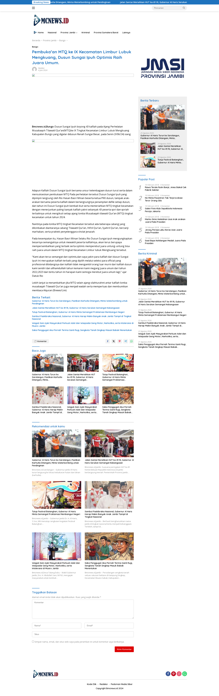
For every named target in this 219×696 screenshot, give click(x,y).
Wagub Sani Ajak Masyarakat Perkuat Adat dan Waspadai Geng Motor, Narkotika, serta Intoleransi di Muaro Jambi (82, 324)
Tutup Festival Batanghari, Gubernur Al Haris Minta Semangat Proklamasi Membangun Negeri (78, 312)
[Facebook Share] (107, 341)
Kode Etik (91, 684)
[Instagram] (179, 674)
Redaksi (41, 68)
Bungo (35, 46)
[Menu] (34, 7)
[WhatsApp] (184, 674)
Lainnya (126, 32)
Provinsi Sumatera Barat (106, 32)
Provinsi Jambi (68, 32)
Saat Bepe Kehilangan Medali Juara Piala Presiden (165, 241)
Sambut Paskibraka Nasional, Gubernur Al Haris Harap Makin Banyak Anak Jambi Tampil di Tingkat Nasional (81, 317)
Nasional (52, 32)
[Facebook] (168, 674)
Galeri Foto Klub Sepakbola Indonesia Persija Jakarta (163, 210)
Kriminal (86, 32)
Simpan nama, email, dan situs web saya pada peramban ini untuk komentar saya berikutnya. (79, 641)
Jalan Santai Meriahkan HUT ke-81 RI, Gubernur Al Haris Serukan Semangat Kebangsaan (136, 2)
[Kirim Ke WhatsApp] (131, 341)
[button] (184, 7)
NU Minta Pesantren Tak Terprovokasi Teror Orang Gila (163, 199)
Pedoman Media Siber (122, 684)
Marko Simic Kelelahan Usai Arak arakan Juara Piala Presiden (165, 220)
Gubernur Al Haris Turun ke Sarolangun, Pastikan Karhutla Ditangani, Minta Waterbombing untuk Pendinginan (80, 302)
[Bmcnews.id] (51, 20)
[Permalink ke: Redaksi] (34, 69)
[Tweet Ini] (113, 341)
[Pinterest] (173, 674)
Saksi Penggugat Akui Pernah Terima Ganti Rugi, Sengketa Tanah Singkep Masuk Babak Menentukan (82, 330)
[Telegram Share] (125, 341)
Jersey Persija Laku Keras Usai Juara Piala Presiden (163, 231)
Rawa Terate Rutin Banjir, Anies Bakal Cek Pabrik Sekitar (165, 188)
